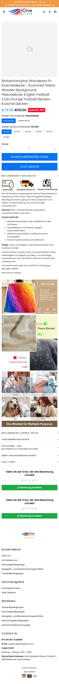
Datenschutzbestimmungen (16, 625)
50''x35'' (35, 126)
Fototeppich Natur (11, 588)
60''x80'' (6, 137)
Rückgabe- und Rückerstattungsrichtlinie (22, 569)
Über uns (6, 555)
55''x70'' (50, 131)
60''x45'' (28, 131)
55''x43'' (17, 131)
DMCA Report (29, 672)
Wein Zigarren (9, 592)
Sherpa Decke (24, 121)
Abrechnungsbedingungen (15, 620)
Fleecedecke (32, 115)
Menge (5, 144)
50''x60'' (39, 131)
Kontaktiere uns (10, 560)
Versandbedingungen (13, 573)
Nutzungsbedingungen (13, 564)
